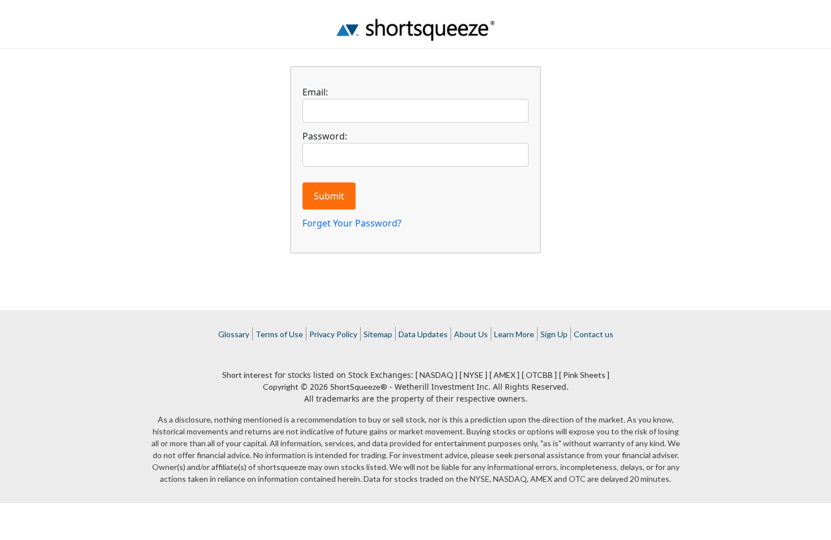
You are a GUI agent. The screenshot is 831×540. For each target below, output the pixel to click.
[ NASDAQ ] (436, 375)
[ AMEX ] (505, 375)
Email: (315, 92)
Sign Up (554, 334)
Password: (324, 136)
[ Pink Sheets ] (584, 375)
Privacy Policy (333, 334)
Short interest (247, 375)
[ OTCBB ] (539, 375)
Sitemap (377, 334)
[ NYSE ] (473, 375)
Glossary (233, 334)
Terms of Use (279, 334)
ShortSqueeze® (358, 386)
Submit (329, 196)
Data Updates (423, 334)
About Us (471, 334)
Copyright (280, 386)
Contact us (593, 334)
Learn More (514, 334)
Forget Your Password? (351, 223)
